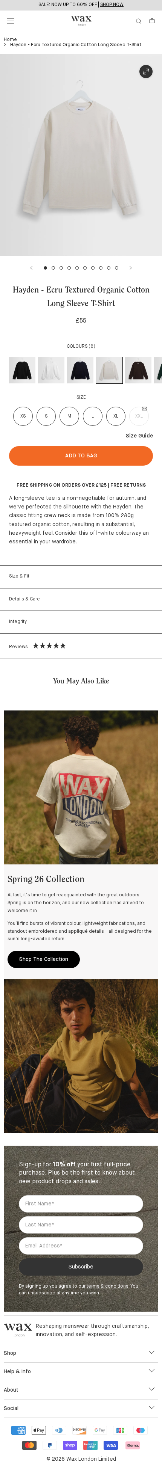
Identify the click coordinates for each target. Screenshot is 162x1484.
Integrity (18, 622)
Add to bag (81, 455)
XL (115, 416)
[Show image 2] (53, 268)
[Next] (131, 268)
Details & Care (24, 599)
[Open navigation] (10, 21)
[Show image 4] (69, 268)
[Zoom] (146, 71)
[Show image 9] (108, 268)
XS (23, 416)
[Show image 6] (85, 268)
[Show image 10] (116, 268)
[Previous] (31, 268)
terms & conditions (107, 1286)
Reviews (19, 647)
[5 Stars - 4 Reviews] (50, 646)
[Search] (138, 21)
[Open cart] (152, 21)
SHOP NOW (112, 5)
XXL (139, 416)
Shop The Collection (43, 959)
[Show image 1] (45, 268)
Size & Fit (19, 576)
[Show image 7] (93, 268)
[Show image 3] (61, 268)
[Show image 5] (77, 268)
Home (10, 40)
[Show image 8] (100, 268)
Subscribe (81, 1267)
